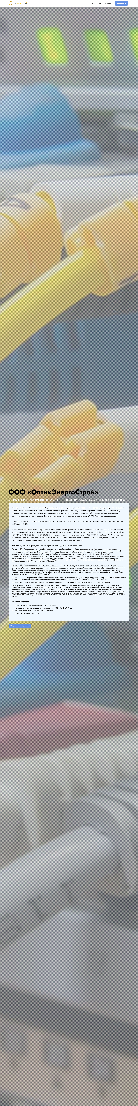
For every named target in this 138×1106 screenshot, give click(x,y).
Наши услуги (96, 3)
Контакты (108, 3)
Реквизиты (121, 3)
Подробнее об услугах (19, 626)
